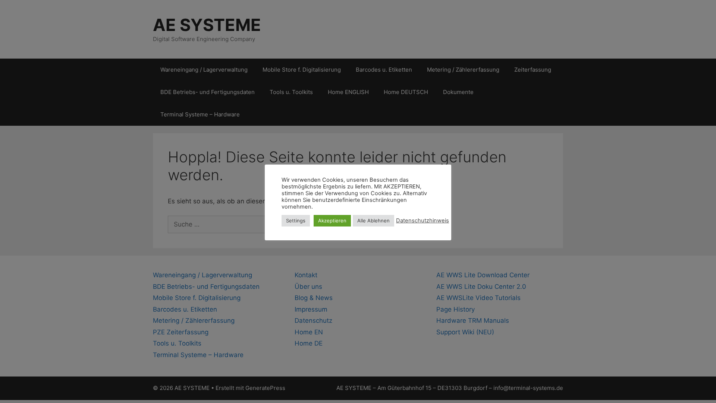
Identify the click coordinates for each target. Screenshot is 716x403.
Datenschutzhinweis (422, 220)
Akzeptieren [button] (332, 221)
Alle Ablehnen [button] (373, 221)
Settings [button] (295, 221)
